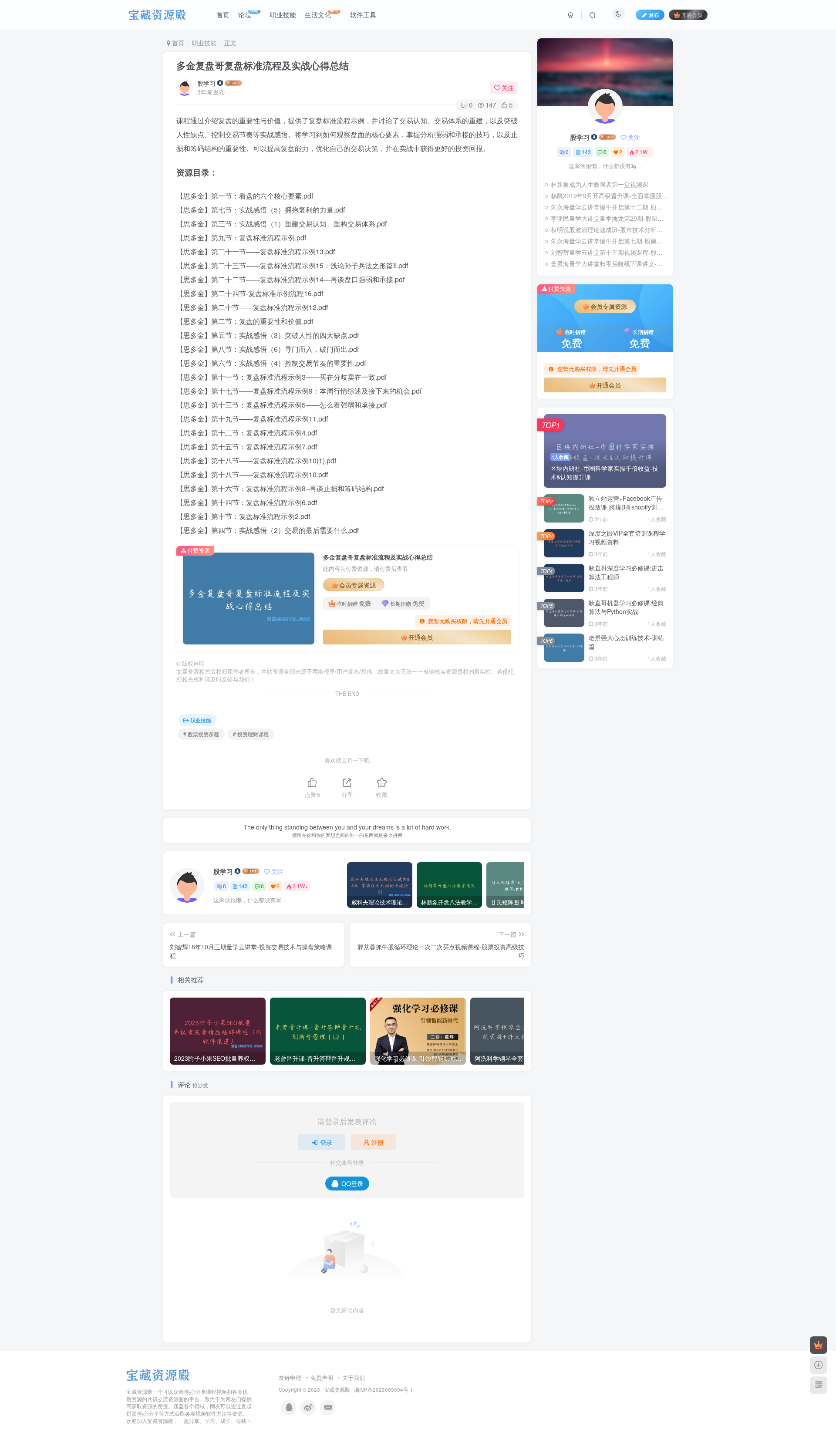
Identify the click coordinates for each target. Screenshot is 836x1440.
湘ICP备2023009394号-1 (383, 1389)
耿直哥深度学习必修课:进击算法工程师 (626, 572)
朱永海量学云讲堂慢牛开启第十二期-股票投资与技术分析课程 (609, 206)
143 (243, 886)
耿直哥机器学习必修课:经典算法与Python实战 (626, 607)
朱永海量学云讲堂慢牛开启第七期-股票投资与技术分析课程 (609, 240)
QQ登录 (352, 1183)
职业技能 (204, 42)
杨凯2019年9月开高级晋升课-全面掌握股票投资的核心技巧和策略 (609, 195)
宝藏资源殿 (337, 1389)
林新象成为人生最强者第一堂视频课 (599, 184)
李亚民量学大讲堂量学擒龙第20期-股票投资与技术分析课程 (609, 218)
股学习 (206, 83)
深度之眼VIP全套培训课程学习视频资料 (627, 537)
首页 (177, 42)
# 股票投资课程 (201, 734)
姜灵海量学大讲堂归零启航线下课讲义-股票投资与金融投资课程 (609, 263)
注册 (377, 1142)
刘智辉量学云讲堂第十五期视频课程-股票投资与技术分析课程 (609, 252)
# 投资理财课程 (251, 734)
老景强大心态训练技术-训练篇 (626, 642)
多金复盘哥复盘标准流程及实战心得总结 (262, 65)
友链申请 (290, 1377)
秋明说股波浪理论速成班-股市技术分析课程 (609, 229)
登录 (326, 1142)
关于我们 (353, 1377)
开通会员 (691, 14)
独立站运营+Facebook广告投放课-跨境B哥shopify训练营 (626, 506)
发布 (654, 14)
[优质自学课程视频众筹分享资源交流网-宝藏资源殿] (158, 1374)
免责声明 (321, 1377)
